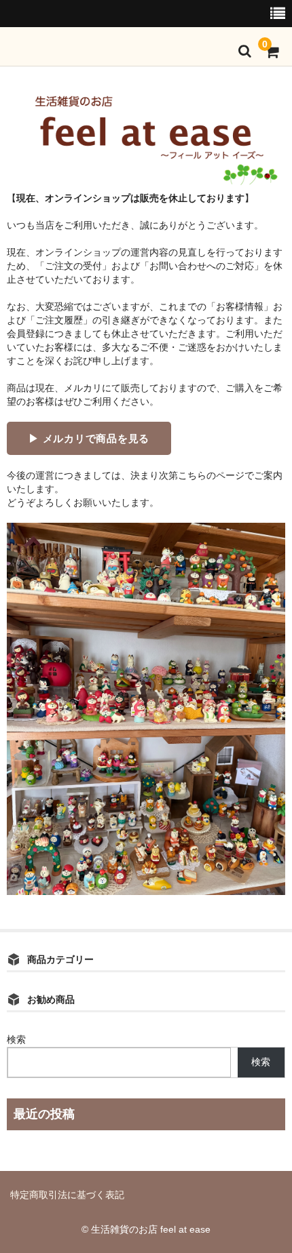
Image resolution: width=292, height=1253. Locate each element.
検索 (16, 1039)
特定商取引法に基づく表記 (67, 1194)
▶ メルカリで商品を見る (89, 438)
